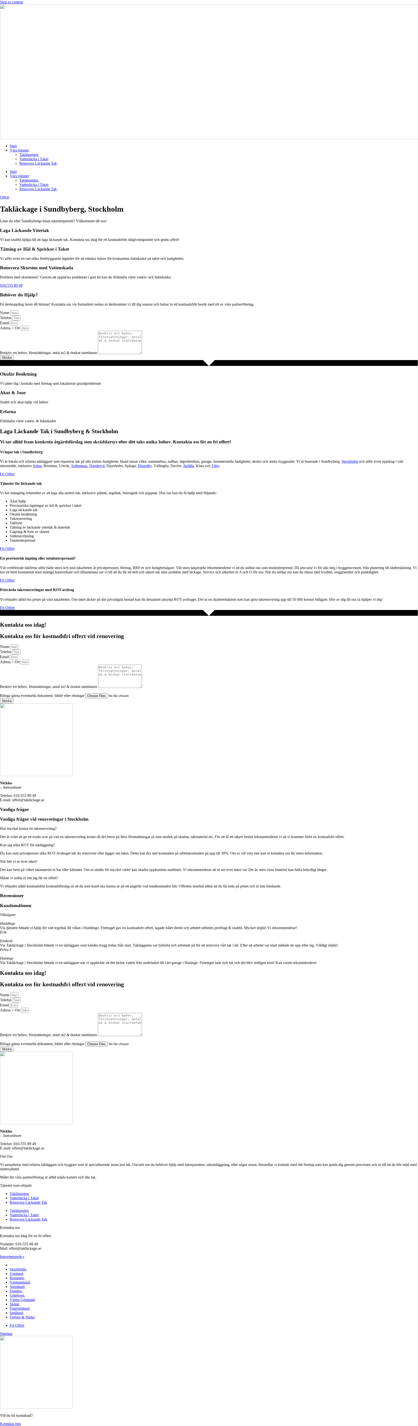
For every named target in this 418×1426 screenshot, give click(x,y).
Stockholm (350, 461)
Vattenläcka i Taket (33, 159)
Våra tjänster (19, 150)
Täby (215, 466)
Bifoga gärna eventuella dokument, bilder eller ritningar (42, 696)
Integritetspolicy (12, 1257)
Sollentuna (79, 466)
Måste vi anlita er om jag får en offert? (29, 878)
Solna (37, 466)
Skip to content (11, 2)
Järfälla (188, 466)
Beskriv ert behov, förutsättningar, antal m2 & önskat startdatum (49, 353)
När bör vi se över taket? (18, 861)
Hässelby (145, 466)
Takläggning (28, 155)
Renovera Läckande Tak (38, 163)
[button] (209, 828)
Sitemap (6, 1334)
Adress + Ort (10, 328)
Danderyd (96, 466)
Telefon (6, 318)
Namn (5, 313)
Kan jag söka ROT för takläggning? (27, 845)
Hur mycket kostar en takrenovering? (28, 828)
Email (5, 323)
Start (13, 146)
